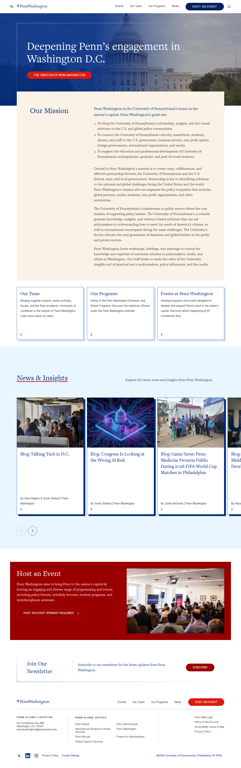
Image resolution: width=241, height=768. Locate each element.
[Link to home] (32, 6)
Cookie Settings (71, 755)
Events (119, 6)
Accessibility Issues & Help (209, 726)
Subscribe (200, 667)
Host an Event (204, 6)
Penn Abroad (82, 736)
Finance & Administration (130, 736)
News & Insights (42, 378)
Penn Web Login (204, 717)
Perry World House (127, 724)
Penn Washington (126, 729)
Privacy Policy (203, 731)
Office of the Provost (207, 722)
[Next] (32, 531)
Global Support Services (89, 741)
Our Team (136, 6)
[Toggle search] (11, 6)
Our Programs (157, 6)
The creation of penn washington (59, 75)
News (175, 6)
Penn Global (82, 724)
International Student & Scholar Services (92, 730)
